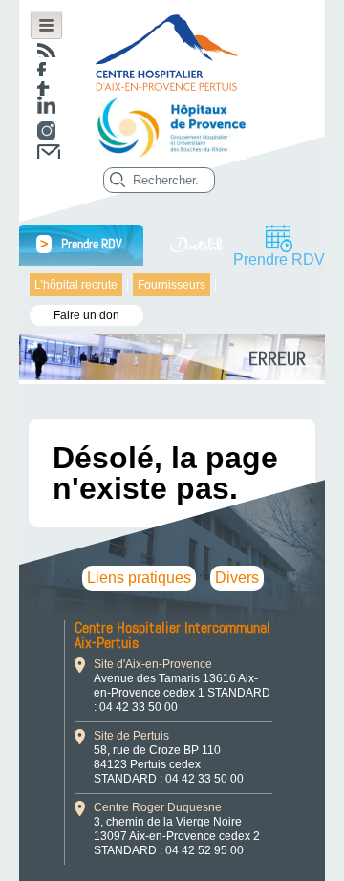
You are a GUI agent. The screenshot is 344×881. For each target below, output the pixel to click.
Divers (237, 577)
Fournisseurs (171, 284)
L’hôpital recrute (76, 284)
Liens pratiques (139, 577)
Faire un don (86, 315)
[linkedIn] (46, 105)
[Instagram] (46, 130)
